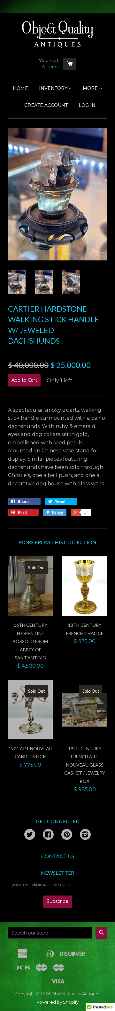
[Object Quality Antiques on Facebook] (48, 835)
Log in (87, 105)
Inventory (54, 88)
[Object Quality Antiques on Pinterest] (66, 835)
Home (20, 88)
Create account (46, 105)
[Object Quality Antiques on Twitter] (29, 835)
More (91, 88)
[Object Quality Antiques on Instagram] (85, 835)
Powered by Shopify (57, 1002)
